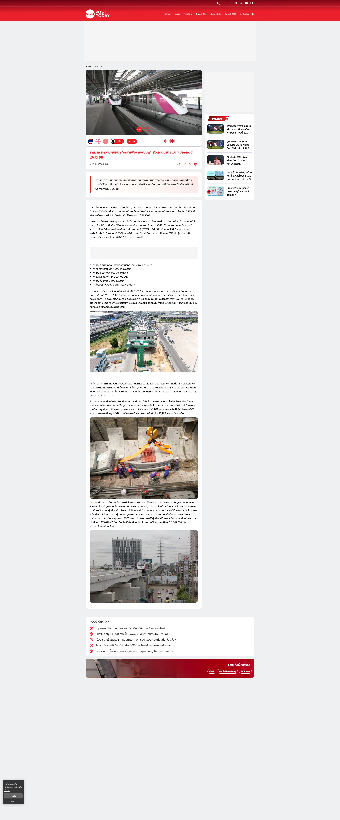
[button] (252, 14)
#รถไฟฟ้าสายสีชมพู (227, 671)
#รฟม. (212, 671)
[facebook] (185, 164)
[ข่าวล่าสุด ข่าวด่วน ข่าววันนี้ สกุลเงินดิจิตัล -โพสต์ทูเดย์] (98, 14)
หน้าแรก (89, 66)
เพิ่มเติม (7, 790)
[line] (195, 164)
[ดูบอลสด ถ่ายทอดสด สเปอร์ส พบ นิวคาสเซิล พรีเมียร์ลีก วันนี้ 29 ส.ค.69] (215, 129)
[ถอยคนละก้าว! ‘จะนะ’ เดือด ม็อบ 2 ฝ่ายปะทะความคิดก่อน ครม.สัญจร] (215, 160)
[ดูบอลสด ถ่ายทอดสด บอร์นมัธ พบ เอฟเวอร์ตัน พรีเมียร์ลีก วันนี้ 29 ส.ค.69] (215, 144)
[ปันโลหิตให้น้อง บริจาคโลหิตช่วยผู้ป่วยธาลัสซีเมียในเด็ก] (215, 191)
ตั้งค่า (13, 801)
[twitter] (190, 164)
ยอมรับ (13, 796)
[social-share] (231, 3)
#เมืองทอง (245, 671)
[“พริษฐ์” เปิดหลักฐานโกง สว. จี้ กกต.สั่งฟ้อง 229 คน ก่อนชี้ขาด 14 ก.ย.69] (215, 175)
